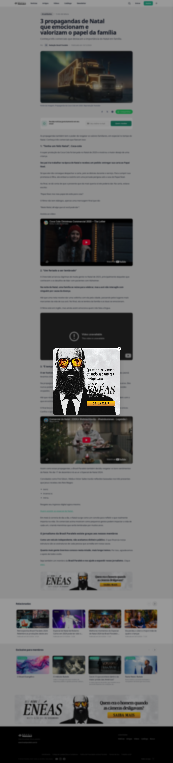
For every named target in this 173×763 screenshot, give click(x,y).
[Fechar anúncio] (119, 349)
